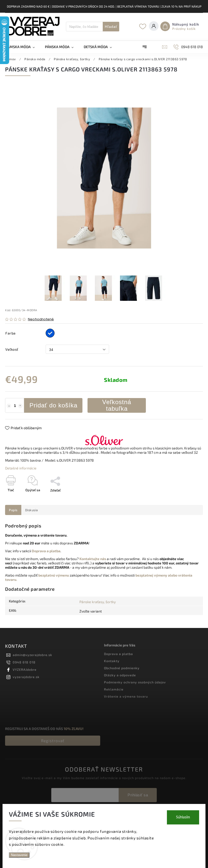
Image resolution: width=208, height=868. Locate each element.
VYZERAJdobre (25, 669)
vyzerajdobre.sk (26, 677)
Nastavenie (19, 855)
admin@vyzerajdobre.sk (32, 655)
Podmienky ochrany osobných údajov (135, 682)
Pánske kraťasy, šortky (97, 602)
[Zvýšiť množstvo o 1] (20, 406)
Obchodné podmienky (122, 668)
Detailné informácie (21, 468)
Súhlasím (183, 817)
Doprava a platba (118, 654)
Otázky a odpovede (120, 675)
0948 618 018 (24, 662)
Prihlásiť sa (138, 795)
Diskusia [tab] (31, 510)
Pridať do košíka (53, 405)
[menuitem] (22, 47)
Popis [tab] (13, 510)
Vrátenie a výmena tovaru (126, 696)
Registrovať (52, 740)
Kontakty (111, 661)
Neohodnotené (41, 319)
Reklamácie (114, 689)
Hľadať (111, 27)
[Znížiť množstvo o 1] (9, 406)
